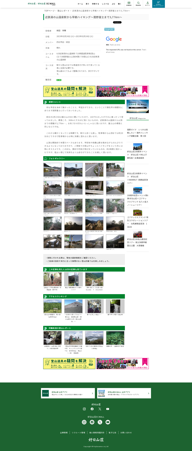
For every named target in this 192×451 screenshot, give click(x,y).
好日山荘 (138, 118)
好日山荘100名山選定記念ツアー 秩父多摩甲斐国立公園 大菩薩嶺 (137, 242)
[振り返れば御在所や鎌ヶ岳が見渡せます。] (94, 223)
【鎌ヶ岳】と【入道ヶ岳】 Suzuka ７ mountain (94, 288)
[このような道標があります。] (94, 170)
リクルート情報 (78, 432)
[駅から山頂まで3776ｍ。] (73, 241)
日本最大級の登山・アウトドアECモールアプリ (123, 393)
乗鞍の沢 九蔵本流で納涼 (115, 346)
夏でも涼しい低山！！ (94, 314)
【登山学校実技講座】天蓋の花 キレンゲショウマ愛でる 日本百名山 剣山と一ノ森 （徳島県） (73, 349)
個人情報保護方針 (97, 432)
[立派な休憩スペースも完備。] (52, 241)
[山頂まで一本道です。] (115, 205)
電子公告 (112, 432)
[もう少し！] (52, 223)
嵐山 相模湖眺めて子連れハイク (73, 288)
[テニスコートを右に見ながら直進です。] (52, 188)
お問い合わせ (126, 432)
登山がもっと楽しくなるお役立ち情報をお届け (67, 393)
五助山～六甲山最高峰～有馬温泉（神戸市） (52, 288)
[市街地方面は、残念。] (115, 223)
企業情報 (64, 432)
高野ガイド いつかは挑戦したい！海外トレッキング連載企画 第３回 (137, 132)
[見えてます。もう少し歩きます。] (115, 188)
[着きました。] (73, 223)
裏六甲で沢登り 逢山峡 (115, 314)
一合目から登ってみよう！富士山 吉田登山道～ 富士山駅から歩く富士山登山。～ (73, 317)
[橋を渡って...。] (73, 170)
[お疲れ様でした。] (115, 241)
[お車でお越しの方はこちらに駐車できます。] (52, 205)
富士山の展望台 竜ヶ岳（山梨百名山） (52, 315)
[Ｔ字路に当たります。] (94, 188)
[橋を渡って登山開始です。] (73, 205)
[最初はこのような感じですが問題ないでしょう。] (94, 205)
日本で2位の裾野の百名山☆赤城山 (94, 347)
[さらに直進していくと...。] (73, 188)
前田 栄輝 (61, 30)
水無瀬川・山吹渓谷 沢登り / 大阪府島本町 (52, 347)
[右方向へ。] (115, 170)
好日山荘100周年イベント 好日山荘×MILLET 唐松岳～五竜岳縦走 (138, 154)
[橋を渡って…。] (94, 241)
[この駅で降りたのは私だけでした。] (52, 170)
